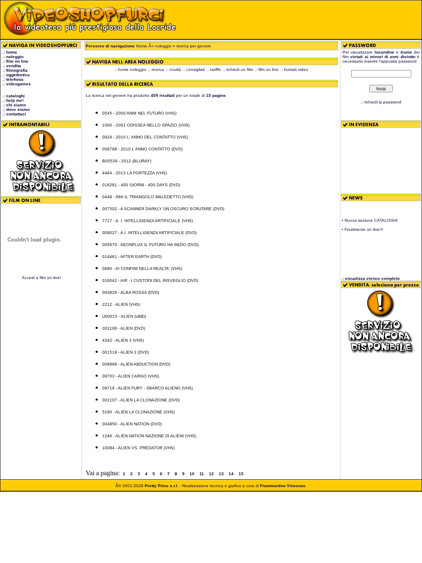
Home (141, 46)
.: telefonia (12, 79)
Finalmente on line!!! (364, 227)
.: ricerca (156, 69)
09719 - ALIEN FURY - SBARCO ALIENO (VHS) (147, 388)
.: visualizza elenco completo (370, 278)
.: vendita (11, 65)
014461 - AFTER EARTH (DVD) (132, 256)
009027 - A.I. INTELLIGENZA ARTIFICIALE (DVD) (149, 232)
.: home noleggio (130, 69)
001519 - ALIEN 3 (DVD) (125, 352)
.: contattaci (14, 114)
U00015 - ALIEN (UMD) (124, 316)
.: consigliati (194, 69)
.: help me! (12, 100)
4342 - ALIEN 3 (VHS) (123, 340)
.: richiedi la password (381, 102)
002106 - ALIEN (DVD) (123, 328)
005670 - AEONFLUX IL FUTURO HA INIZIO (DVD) (150, 244)
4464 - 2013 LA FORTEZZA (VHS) (134, 173)
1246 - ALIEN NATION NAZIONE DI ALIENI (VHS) (149, 436)
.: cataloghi (13, 96)
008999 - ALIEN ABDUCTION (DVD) (136, 364)
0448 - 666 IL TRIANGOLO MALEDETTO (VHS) (147, 197)
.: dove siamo (16, 109)
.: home (9, 52)
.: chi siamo (14, 105)
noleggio (163, 46)
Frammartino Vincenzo (282, 485)
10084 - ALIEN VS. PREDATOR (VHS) (138, 448)
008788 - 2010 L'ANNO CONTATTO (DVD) (142, 149)
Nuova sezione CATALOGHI (371, 218)
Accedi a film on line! (41, 277)
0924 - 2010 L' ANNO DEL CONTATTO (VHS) (145, 137)
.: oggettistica (16, 75)
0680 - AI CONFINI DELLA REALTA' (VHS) (142, 268)
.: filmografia (15, 70)
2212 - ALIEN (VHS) (121, 304)
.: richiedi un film (238, 69)
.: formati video (294, 69)
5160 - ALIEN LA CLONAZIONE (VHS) (138, 412)
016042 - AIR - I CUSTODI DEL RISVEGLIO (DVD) (150, 280)
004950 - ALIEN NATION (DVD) (132, 424)
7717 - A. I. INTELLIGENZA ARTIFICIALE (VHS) (147, 220)
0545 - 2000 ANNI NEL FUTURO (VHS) (139, 113)
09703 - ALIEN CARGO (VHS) (130, 376)
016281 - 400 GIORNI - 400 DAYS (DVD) (141, 185)
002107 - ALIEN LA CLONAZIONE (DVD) (141, 400)
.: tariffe (213, 69)
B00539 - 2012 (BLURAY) (126, 161)
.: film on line (15, 61)
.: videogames (16, 84)
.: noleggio (12, 56)
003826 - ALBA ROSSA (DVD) (130, 292)
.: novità (173, 69)
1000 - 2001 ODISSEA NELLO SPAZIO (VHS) (146, 125)
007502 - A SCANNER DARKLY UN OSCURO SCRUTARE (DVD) (163, 208)
